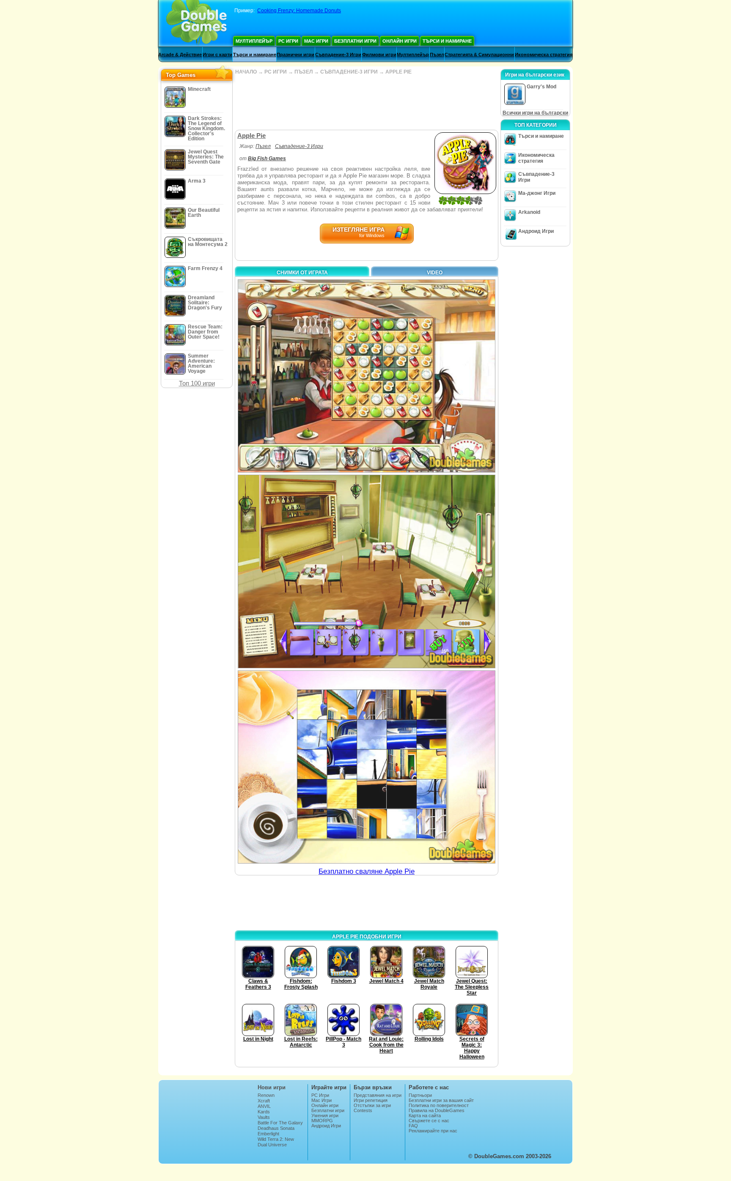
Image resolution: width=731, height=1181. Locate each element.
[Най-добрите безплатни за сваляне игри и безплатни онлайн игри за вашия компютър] (196, 23)
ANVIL (264, 1106)
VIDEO (434, 273)
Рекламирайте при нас (433, 1130)
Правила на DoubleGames (436, 1110)
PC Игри (288, 41)
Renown (266, 1095)
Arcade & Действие (180, 54)
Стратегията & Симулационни (479, 54)
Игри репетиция (370, 1100)
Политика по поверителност (439, 1105)
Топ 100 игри (197, 383)
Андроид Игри (536, 231)
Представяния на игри (377, 1095)
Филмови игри (379, 54)
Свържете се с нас (429, 1120)
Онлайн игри (399, 41)
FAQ (413, 1125)
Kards (264, 1111)
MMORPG (322, 1120)
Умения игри (324, 1115)
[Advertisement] (366, 102)
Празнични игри (295, 54)
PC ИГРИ (275, 72)
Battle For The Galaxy (280, 1122)
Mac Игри (316, 41)
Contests (363, 1110)
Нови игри (272, 1087)
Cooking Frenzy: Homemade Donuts (299, 11)
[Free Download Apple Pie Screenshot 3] (366, 767)
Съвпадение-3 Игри (338, 54)
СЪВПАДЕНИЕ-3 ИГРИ (349, 72)
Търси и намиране (447, 41)
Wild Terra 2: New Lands (276, 1142)
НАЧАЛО (246, 72)
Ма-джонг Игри (536, 193)
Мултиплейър (254, 41)
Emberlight (268, 1133)
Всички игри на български (535, 113)
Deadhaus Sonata (276, 1128)
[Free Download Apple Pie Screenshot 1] (366, 376)
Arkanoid (529, 212)
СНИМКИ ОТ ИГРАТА (302, 273)
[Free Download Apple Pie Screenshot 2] (366, 571)
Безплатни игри (355, 41)
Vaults (264, 1117)
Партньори (420, 1095)
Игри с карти (217, 54)
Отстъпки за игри (372, 1105)
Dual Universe (272, 1144)
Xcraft (264, 1100)
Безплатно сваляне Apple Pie (367, 871)
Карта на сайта (425, 1115)
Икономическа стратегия (543, 54)
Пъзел (437, 54)
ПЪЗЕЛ (303, 72)
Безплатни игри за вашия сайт (441, 1100)
